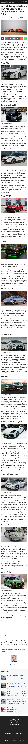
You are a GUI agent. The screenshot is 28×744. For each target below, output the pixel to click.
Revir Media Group (20, 740)
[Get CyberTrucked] (7, 2)
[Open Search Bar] (23, 2)
